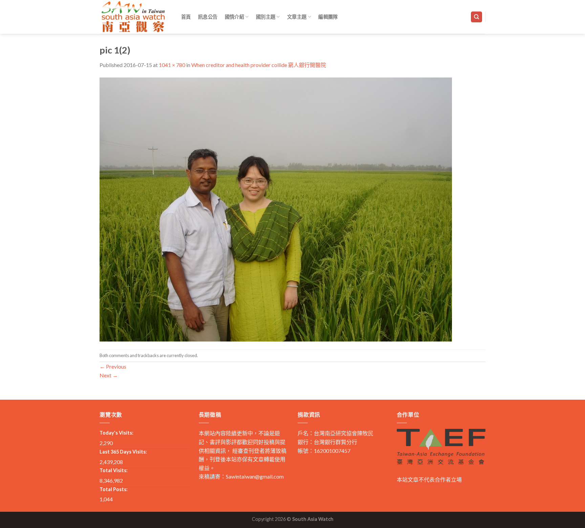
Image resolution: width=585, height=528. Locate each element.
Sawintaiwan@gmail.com (255, 476)
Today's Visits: (116, 433)
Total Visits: (114, 470)
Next (109, 375)
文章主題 (296, 17)
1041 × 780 (172, 65)
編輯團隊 (328, 17)
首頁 (186, 17)
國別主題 (265, 17)
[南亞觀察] (133, 17)
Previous (113, 366)
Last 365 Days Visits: (123, 452)
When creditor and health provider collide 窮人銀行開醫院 (258, 65)
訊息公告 (207, 17)
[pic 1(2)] (276, 208)
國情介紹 (234, 17)
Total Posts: (114, 489)
